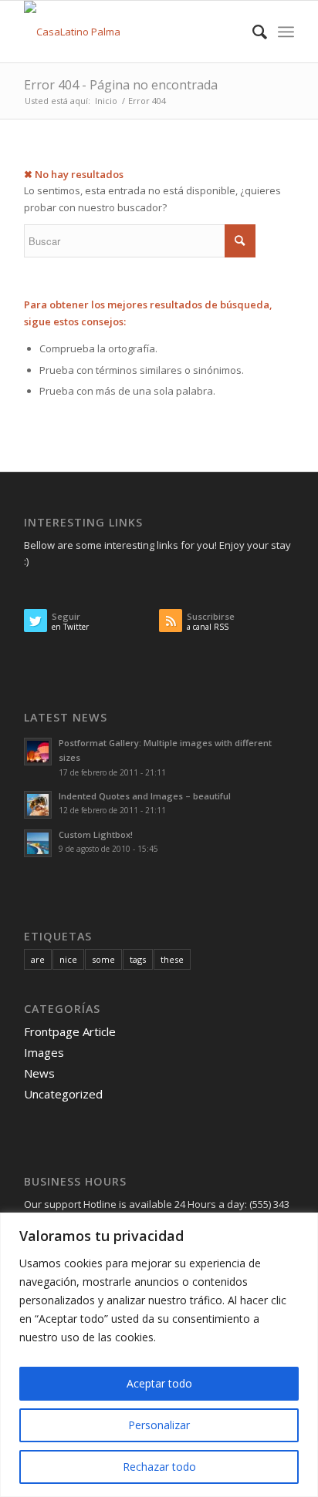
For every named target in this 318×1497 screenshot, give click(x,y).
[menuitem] (252, 31)
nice (68, 959)
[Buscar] (252, 31)
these (172, 959)
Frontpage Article (70, 1031)
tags (138, 959)
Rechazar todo (159, 1466)
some (103, 959)
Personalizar (159, 1425)
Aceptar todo (159, 1383)
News (39, 1073)
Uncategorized (63, 1094)
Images (44, 1052)
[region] (159, 1355)
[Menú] (286, 31)
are (38, 959)
